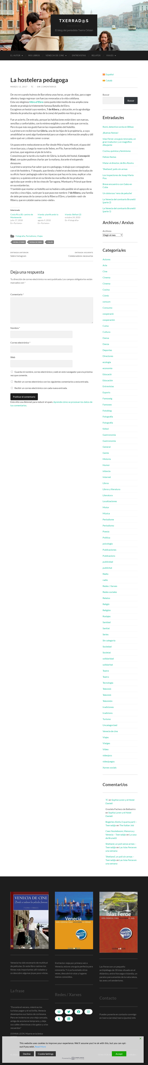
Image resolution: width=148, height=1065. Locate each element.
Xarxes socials (109, 767)
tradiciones (108, 707)
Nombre (15, 328)
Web (12, 357)
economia (107, 368)
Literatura (108, 495)
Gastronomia (109, 434)
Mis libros (34, 55)
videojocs (107, 755)
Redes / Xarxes (110, 586)
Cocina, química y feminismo (117, 151)
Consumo (107, 307)
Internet (107, 477)
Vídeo (106, 749)
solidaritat (108, 664)
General (107, 446)
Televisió (107, 688)
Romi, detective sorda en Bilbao (118, 126)
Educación (108, 380)
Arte (105, 265)
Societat (107, 652)
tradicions (108, 713)
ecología (107, 362)
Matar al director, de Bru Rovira (118, 163)
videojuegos (109, 761)
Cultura (106, 331)
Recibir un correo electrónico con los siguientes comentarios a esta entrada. (51, 381)
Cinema (106, 277)
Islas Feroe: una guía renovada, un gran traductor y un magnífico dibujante (119, 141)
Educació (107, 374)
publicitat (107, 567)
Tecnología (108, 682)
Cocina (106, 289)
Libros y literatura (111, 489)
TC (32, 87)
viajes (50, 242)
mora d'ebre (19, 242)
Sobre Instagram (19, 254)
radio (105, 580)
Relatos (96, 55)
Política (106, 537)
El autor (15, 55)
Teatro (106, 676)
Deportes (107, 350)
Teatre (106, 670)
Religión (107, 610)
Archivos (107, 231)
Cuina (106, 325)
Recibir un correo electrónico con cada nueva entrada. (40, 388)
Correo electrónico (20, 342)
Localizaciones (110, 501)
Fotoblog (107, 410)
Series (106, 634)
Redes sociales (110, 592)
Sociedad (107, 646)
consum (106, 301)
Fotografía (20, 236)
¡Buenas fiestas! (110, 132)
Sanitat (106, 628)
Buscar (106, 94)
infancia (106, 471)
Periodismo (31, 236)
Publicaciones (109, 549)
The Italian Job (126, 825)
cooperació (108, 313)
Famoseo (107, 404)
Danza (106, 344)
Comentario (17, 294)
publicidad (108, 561)
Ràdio (105, 573)
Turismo (107, 719)
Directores (108, 356)
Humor (106, 465)
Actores (106, 259)
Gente (106, 452)
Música (106, 513)
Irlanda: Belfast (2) (73, 214)
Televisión (107, 701)
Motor (106, 507)
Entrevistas (79, 55)
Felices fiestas (109, 156)
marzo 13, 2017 (18, 87)
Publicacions (109, 555)
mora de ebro (36, 242)
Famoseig (107, 398)
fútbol (106, 428)
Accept (119, 1053)
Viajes (109, 55)
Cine (105, 271)
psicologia (108, 543)
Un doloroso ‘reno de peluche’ (117, 193)
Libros (106, 483)
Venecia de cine (55, 55)
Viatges (106, 743)
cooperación (109, 319)
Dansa (106, 338)
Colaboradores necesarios (80, 254)
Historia (107, 459)
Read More (40, 1046)
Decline (26, 1053)
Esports (106, 392)
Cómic (106, 295)
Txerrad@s (74, 20)
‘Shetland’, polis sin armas (115, 169)
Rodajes (107, 616)
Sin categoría (109, 640)
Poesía (106, 531)
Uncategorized (110, 725)
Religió (106, 604)
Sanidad (107, 622)
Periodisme (108, 519)
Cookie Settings (45, 1053)
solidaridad (108, 658)
